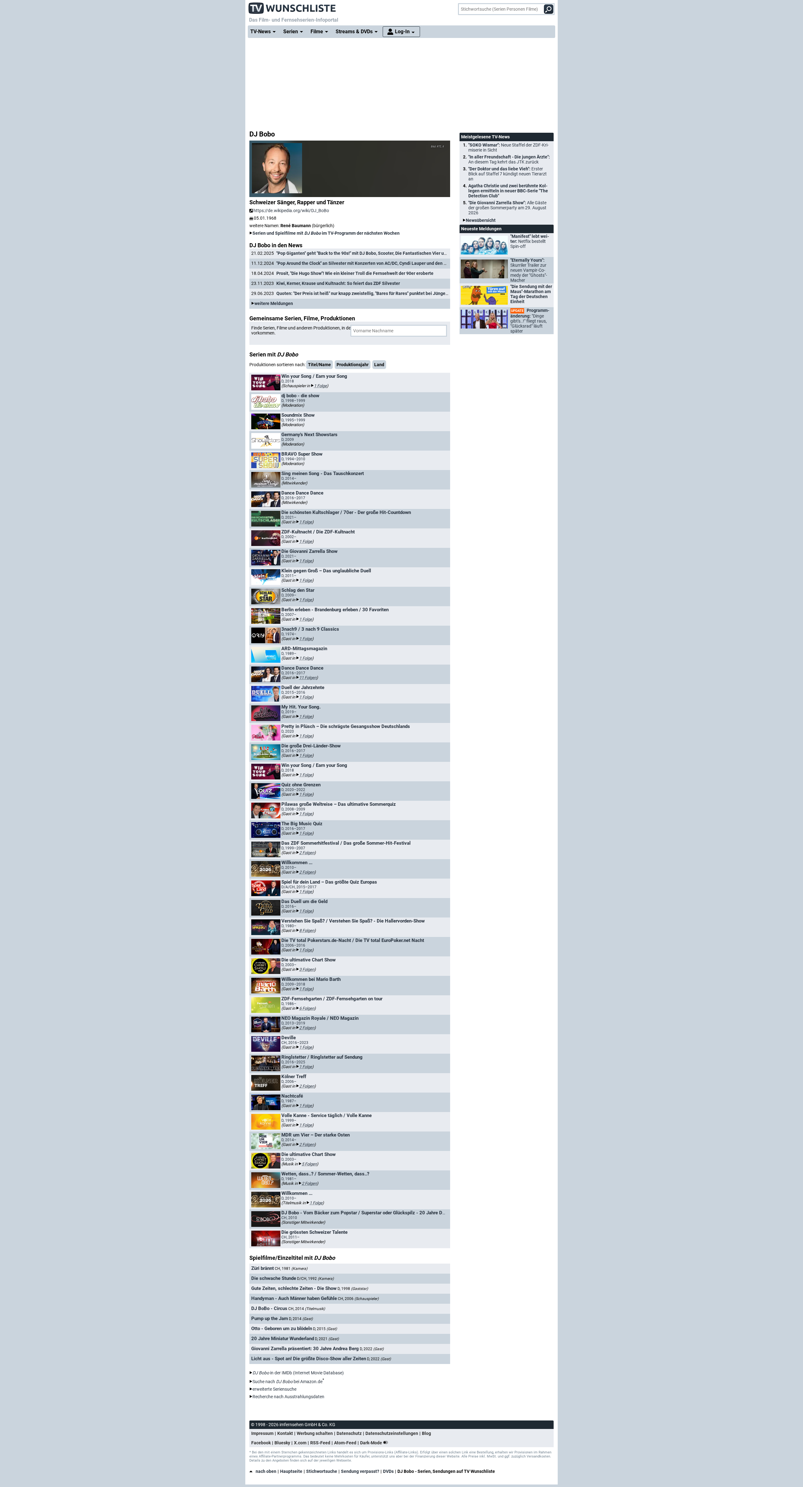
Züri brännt (262, 1268)
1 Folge (320, 385)
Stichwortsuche (321, 1471)
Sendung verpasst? (360, 1471)
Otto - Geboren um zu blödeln (281, 1328)
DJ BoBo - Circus (269, 1308)
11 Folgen (307, 677)
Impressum (262, 1433)
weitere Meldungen (273, 303)
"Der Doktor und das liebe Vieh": (507, 173)
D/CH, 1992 (315, 1278)
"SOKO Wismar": (508, 147)
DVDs (388, 1471)
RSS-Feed (320, 1442)
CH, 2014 (306, 1309)
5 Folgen (309, 1164)
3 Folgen (306, 969)
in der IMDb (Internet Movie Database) (298, 1372)
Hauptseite (291, 1471)
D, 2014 (301, 1319)
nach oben (266, 1471)
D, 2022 (372, 1349)
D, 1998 (353, 1288)
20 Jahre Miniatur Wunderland (282, 1338)
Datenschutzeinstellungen (391, 1433)
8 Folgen (306, 930)
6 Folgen (306, 1008)
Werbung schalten (315, 1433)
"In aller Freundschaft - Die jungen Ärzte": (509, 159)
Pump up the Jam (269, 1318)
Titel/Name (319, 364)
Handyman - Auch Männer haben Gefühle (294, 1298)
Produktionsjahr (353, 364)
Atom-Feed (345, 1442)
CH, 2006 (358, 1299)
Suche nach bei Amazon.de (287, 1381)
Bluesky (282, 1442)
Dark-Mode (371, 1442)
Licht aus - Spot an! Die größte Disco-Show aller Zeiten (308, 1358)
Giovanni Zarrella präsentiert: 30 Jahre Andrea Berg (305, 1348)
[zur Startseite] (292, 6)
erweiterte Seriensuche (274, 1389)
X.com (300, 1442)
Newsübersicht (481, 220)
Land (379, 364)
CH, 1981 (291, 1268)
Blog (426, 1433)
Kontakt (285, 1433)
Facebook (261, 1442)
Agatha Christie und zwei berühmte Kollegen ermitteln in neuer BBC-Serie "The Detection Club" (508, 190)
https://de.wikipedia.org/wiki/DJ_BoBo (291, 210)
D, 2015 (325, 1329)
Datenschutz (349, 1433)
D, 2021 (327, 1339)
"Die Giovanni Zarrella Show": (507, 207)
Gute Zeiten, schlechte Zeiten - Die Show (294, 1288)
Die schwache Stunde (273, 1278)
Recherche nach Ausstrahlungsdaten (288, 1396)
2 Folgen (306, 852)
